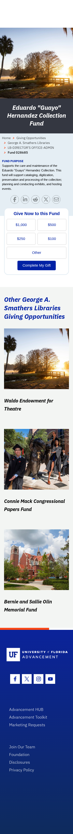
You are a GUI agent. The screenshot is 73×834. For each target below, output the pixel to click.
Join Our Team (22, 747)
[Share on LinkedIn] (26, 200)
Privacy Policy (21, 770)
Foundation (19, 754)
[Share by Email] (57, 200)
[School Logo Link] (34, 654)
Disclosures (19, 762)
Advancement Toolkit (28, 717)
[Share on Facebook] (16, 200)
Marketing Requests (27, 724)
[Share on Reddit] (36, 200)
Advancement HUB (26, 709)
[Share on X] (47, 200)
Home (6, 138)
